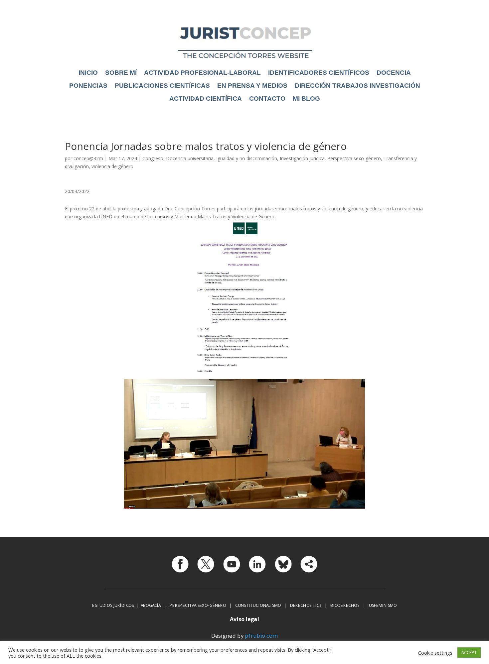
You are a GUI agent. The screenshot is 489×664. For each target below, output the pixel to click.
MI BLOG (306, 98)
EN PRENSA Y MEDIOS (252, 85)
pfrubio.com (261, 635)
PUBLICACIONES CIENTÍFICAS (162, 85)
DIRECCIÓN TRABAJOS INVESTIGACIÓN (357, 85)
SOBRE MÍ (121, 72)
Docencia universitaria (190, 158)
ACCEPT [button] (469, 652)
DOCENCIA (394, 72)
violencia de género (112, 166)
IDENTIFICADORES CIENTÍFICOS (318, 72)
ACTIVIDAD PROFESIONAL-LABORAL (202, 72)
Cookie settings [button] (435, 653)
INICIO (88, 72)
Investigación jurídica (302, 158)
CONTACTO (267, 98)
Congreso (152, 158)
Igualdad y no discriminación (246, 158)
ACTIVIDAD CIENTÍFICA (205, 98)
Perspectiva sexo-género (354, 158)
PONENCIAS (88, 85)
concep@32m (88, 158)
